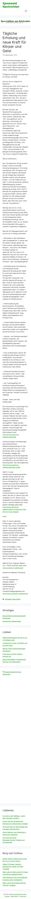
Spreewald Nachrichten (11, 5)
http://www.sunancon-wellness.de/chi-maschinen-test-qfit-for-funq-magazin (15, 509)
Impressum (23, 896)
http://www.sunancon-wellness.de (15, 594)
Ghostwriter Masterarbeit (12, 621)
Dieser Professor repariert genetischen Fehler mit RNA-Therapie (13, 866)
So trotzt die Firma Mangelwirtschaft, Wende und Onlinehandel (14, 840)
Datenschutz (14, 896)
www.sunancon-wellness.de (13, 568)
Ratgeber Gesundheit (12, 599)
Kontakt (7, 896)
